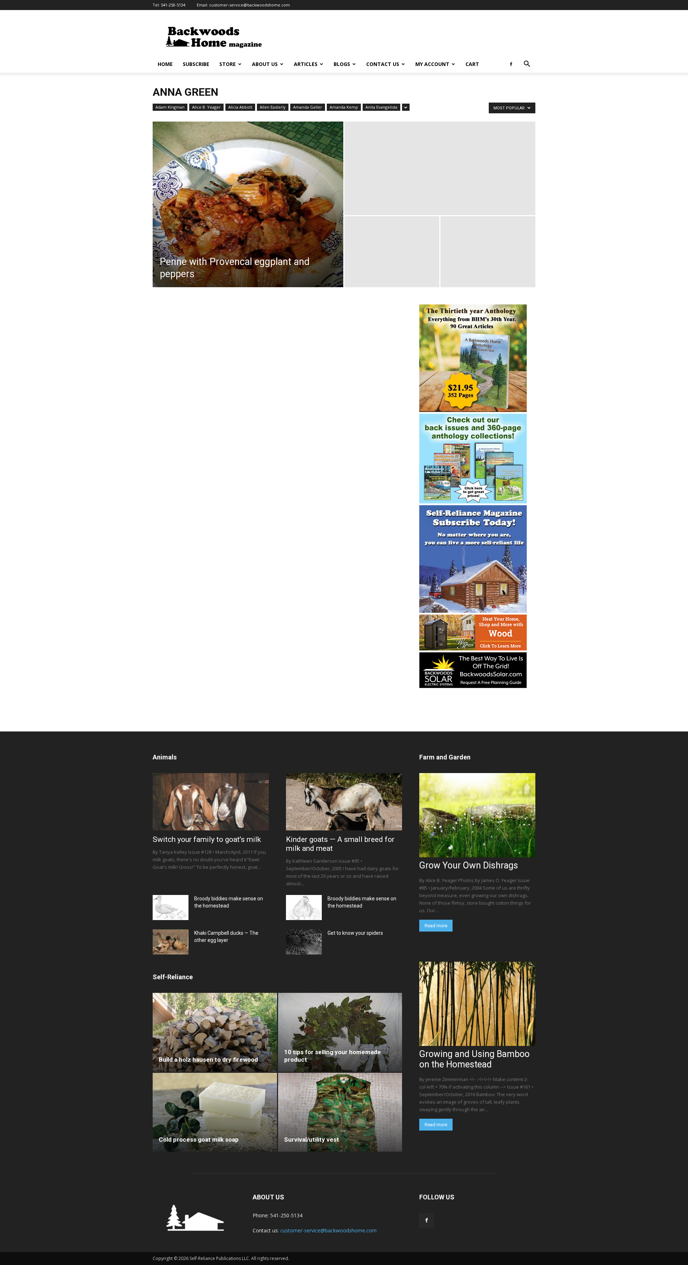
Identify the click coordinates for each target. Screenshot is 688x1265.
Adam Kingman (170, 107)
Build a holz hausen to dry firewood (208, 1059)
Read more (436, 925)
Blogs (342, 64)
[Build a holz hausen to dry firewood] (215, 1032)
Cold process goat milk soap (199, 1139)
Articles (305, 64)
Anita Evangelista (381, 107)
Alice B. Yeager (206, 107)
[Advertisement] (404, 36)
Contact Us (382, 64)
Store (227, 64)
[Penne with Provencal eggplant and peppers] (248, 204)
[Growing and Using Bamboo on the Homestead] (477, 1004)
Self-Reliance (173, 977)
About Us (265, 64)
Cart (472, 64)
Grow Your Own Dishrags (468, 865)
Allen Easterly (273, 107)
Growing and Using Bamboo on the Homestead (474, 1059)
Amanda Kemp (344, 107)
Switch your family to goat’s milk (207, 839)
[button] (526, 64)
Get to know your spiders (355, 933)
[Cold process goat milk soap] (215, 1112)
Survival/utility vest (311, 1139)
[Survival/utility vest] (340, 1112)
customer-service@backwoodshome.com (249, 5)
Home (165, 64)
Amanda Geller (307, 107)
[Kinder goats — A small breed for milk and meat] (344, 801)
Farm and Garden (444, 757)
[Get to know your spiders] (304, 941)
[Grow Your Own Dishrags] (477, 815)
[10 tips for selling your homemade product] (340, 1032)
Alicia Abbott (240, 107)
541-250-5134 (173, 5)
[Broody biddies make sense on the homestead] (170, 907)
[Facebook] (511, 64)
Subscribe (196, 64)
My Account (432, 64)
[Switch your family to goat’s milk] (211, 801)
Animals (165, 757)
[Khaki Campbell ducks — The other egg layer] (170, 941)
